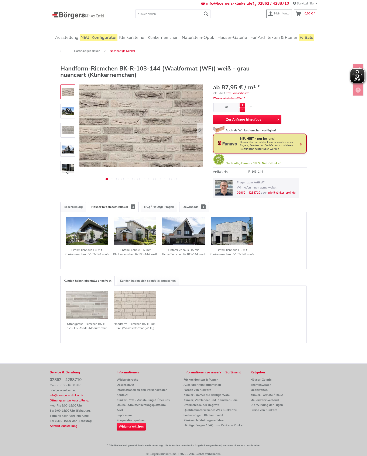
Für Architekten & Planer (201, 380)
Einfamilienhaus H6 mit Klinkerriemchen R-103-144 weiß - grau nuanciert (232, 252)
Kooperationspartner (131, 420)
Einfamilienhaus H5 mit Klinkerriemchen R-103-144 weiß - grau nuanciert (183, 252)
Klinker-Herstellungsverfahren (204, 420)
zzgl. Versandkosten (237, 93)
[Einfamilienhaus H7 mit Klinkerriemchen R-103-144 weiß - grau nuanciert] (135, 231)
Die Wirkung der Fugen (266, 405)
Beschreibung (73, 207)
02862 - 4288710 (248, 193)
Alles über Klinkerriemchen (202, 385)
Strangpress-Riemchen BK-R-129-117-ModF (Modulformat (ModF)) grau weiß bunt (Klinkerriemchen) (87, 326)
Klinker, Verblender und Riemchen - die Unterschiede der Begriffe (211, 402)
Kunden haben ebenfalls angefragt (87, 281)
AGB (120, 410)
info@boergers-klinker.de (229, 3)
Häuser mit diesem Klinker (112, 207)
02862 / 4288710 (273, 3)
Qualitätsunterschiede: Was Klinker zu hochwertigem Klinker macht (210, 412)
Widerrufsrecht (127, 380)
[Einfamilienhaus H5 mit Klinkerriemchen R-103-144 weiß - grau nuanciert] (183, 231)
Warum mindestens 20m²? (229, 98)
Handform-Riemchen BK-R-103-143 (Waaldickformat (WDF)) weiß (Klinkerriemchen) (135, 326)
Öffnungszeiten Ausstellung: (69, 400)
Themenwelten (260, 385)
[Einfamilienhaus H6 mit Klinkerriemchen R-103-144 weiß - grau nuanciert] (232, 231)
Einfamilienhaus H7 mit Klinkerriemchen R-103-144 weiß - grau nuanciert (135, 252)
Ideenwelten (259, 390)
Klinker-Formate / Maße (266, 395)
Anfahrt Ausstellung (63, 426)
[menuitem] (173, 14)
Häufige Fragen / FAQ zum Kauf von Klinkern (214, 425)
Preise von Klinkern (263, 410)
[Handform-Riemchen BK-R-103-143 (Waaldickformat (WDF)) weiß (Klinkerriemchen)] (135, 305)
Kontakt (122, 395)
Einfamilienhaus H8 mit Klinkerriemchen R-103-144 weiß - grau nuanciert (87, 252)
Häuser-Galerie (261, 380)
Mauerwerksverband (264, 400)
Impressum (124, 415)
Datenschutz (125, 385)
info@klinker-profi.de (281, 193)
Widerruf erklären (131, 427)
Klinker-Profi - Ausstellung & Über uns (143, 400)
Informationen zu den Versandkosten (142, 390)
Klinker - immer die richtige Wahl (207, 395)
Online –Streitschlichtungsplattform (141, 405)
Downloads (193, 207)
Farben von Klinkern (197, 390)
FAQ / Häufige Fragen (159, 207)
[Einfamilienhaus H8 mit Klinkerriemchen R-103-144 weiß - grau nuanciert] (87, 231)
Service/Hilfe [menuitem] (305, 3)
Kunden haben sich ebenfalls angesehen (148, 281)
